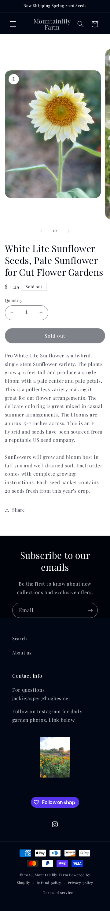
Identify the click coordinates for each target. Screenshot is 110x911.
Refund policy (49, 883)
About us (22, 653)
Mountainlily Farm (51, 875)
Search (19, 638)
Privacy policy (80, 883)
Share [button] (18, 510)
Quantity (13, 300)
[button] (13, 24)
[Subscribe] (90, 610)
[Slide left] (41, 231)
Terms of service (58, 892)
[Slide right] (68, 231)
